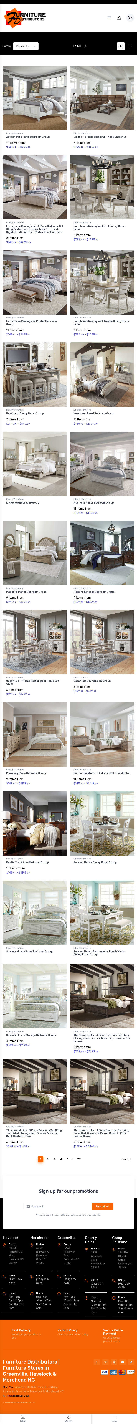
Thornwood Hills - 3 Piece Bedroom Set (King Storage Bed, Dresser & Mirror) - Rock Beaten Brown (102, 1038)
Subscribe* (102, 1206)
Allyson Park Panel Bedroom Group (28, 136)
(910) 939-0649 (124, 1285)
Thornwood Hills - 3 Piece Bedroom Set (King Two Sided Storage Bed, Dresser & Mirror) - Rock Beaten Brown (34, 1133)
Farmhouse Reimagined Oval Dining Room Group (99, 228)
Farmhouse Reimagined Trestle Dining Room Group (101, 323)
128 (79, 1159)
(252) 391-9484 (97, 1285)
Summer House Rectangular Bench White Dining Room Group (98, 953)
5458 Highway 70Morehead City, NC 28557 (43, 1256)
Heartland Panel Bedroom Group (93, 413)
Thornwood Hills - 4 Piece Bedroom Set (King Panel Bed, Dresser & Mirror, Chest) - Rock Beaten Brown (101, 1133)
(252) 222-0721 (42, 1281)
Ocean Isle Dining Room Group (92, 680)
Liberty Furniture (15, 133)
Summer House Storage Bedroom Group (31, 1035)
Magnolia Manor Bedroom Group (93, 502)
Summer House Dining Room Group (95, 862)
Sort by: (7, 46)
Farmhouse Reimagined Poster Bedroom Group (31, 323)
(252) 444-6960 (15, 1281)
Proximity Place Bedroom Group (26, 773)
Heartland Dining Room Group (25, 413)
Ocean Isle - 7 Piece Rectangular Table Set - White (33, 682)
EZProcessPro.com (25, 1402)
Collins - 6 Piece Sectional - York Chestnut (99, 136)
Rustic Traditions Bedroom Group (27, 862)
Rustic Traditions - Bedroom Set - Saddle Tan (101, 773)
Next (125, 1159)
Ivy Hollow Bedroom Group (22, 502)
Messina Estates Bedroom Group (94, 591)
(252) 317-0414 (70, 1281)
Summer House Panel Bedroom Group (29, 951)
